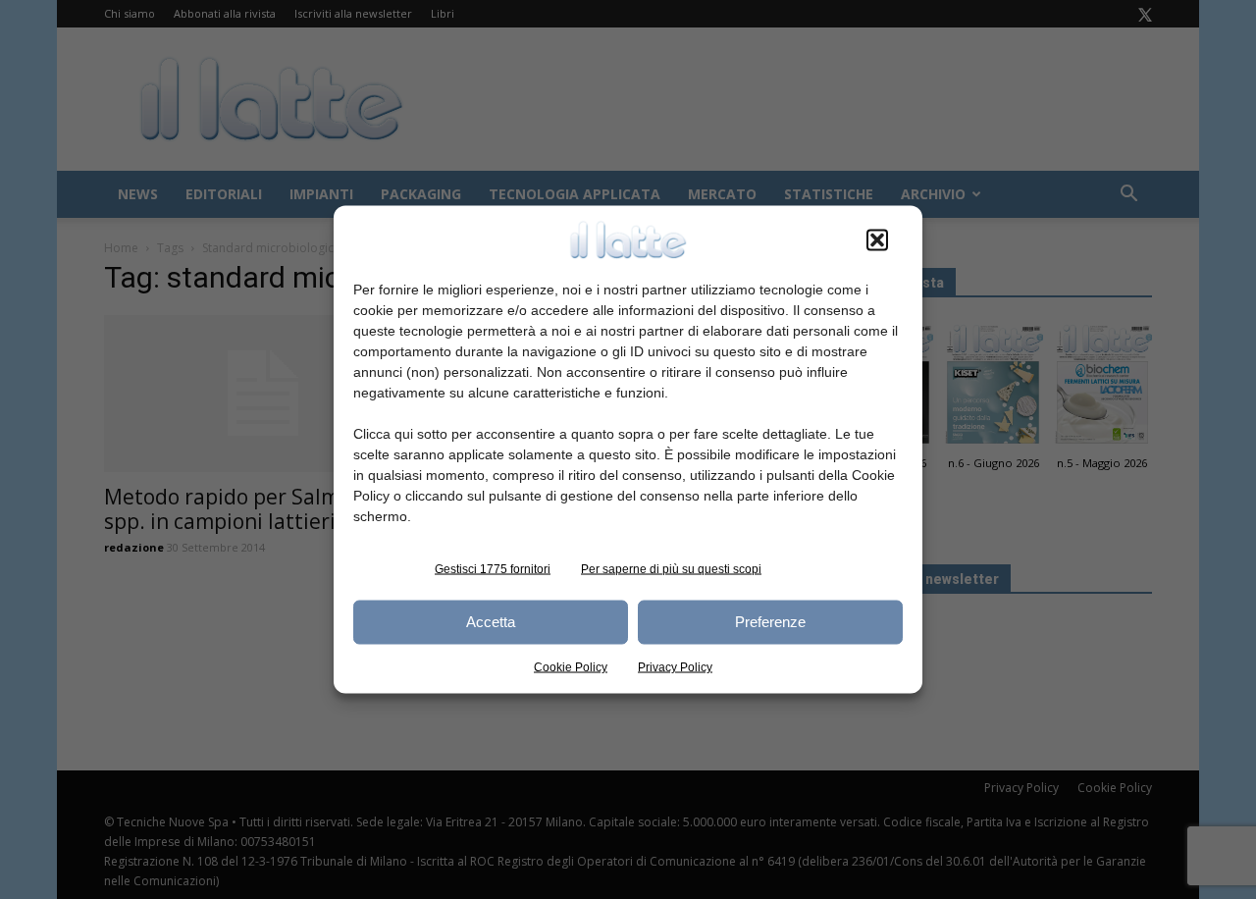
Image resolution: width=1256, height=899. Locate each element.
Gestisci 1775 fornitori (492, 568)
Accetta (490, 621)
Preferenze (770, 621)
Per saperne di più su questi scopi (671, 568)
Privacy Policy (675, 666)
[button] (877, 239)
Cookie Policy (570, 666)
